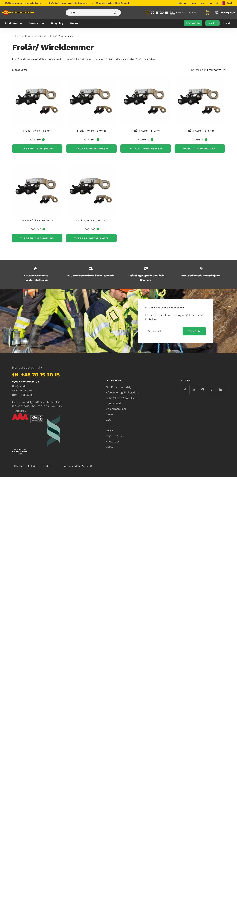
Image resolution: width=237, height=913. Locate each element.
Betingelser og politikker (121, 398)
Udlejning (57, 23)
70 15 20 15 (159, 13)
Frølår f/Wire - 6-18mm (200, 130)
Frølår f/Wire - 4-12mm (145, 130)
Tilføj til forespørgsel (37, 148)
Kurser (74, 23)
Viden (193, 3)
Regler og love (115, 436)
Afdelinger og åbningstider (122, 392)
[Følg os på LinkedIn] (220, 389)
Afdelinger (182, 3)
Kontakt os (229, 23)
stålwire (101, 58)
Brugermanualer (116, 408)
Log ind (212, 23)
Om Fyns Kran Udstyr (119, 387)
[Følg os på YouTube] (202, 389)
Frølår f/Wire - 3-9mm (91, 130)
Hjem (17, 36)
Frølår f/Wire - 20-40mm (91, 220)
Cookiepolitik (114, 403)
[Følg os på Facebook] (185, 389)
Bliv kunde (193, 23)
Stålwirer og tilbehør (35, 36)
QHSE (201, 3)
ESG (210, 3)
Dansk (45, 466)
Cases (109, 414)
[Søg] (93, 12)
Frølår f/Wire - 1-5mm (37, 130)
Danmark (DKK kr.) (24, 466)
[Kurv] (207, 12)
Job (216, 3)
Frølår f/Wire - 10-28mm (37, 220)
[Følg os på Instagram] (193, 389)
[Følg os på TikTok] (211, 389)
